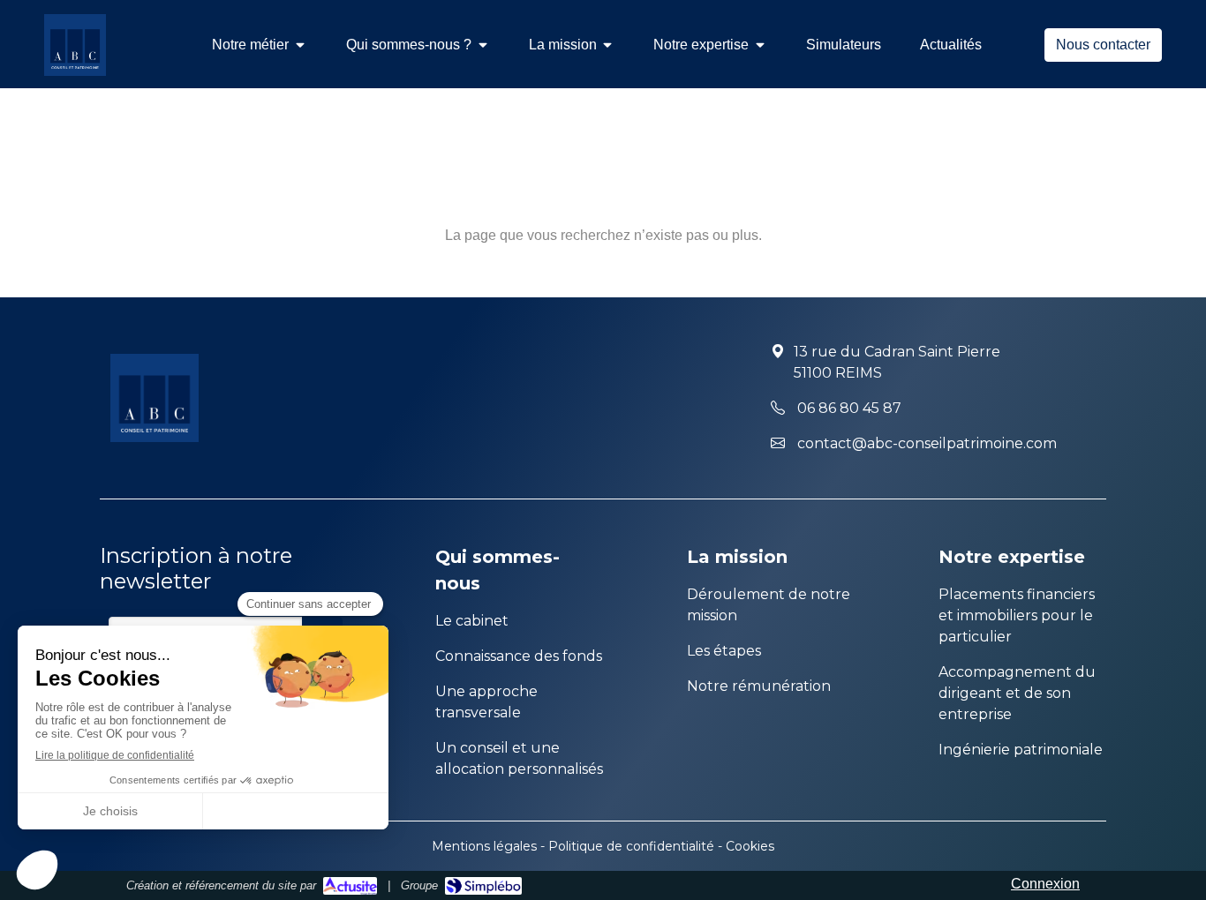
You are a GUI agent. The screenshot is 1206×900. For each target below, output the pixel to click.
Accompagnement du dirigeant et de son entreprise (1017, 693)
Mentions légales (484, 846)
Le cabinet (472, 620)
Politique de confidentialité (631, 846)
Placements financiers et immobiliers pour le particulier (1016, 615)
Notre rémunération (759, 686)
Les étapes (724, 650)
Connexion (1045, 883)
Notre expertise (1011, 556)
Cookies (750, 846)
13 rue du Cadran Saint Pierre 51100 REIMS (897, 362)
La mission (737, 556)
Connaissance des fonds (518, 656)
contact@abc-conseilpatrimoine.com (927, 443)
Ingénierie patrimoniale (1020, 749)
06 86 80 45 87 (849, 408)
